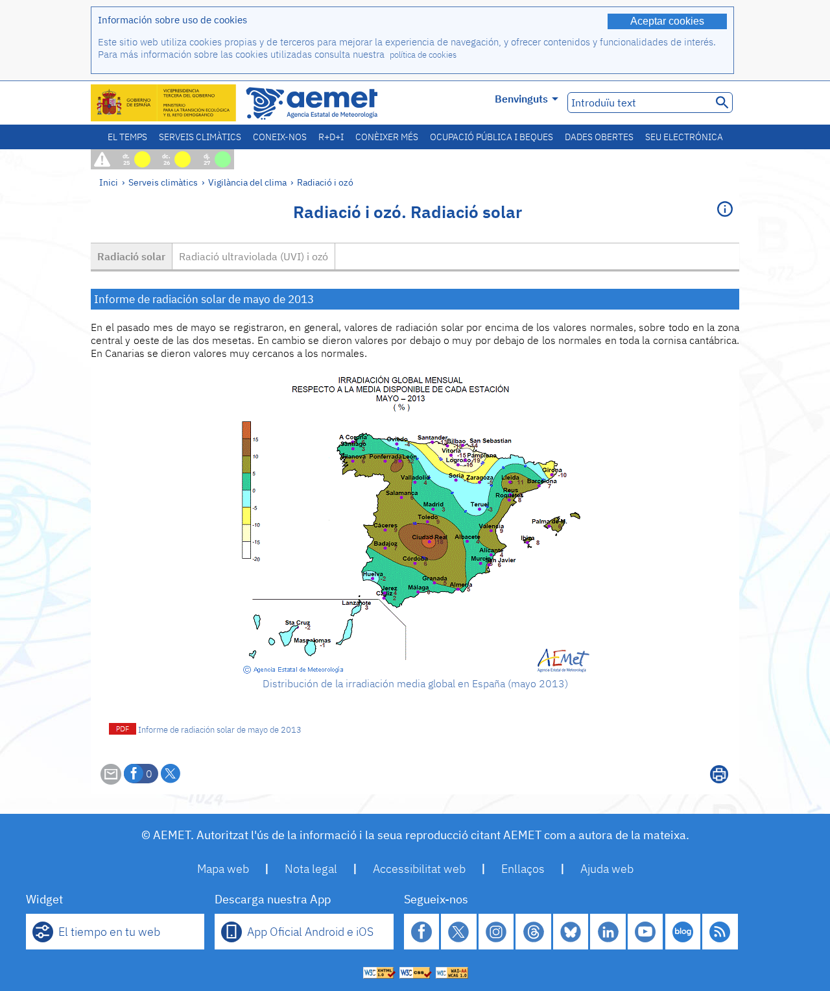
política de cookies (423, 54)
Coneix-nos (280, 137)
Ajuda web (607, 868)
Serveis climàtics (200, 137)
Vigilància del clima (247, 182)
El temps (127, 137)
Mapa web (223, 868)
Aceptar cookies (667, 21)
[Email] (111, 780)
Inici (108, 182)
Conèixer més (386, 137)
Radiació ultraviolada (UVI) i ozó (253, 256)
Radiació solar (131, 256)
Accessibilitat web (419, 868)
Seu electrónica (684, 137)
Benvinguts (521, 98)
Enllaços (523, 868)
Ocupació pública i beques (491, 137)
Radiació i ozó (325, 182)
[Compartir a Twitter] (170, 773)
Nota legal (311, 868)
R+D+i (331, 137)
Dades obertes (599, 137)
